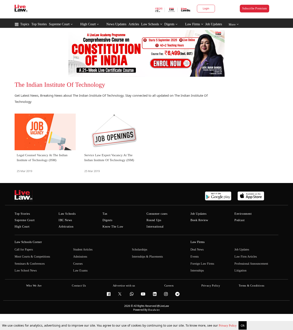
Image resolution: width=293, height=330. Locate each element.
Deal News (197, 249)
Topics (24, 24)
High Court (88, 24)
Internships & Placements (147, 256)
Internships (197, 270)
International (155, 226)
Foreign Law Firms (202, 263)
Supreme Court (59, 24)
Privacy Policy (228, 325)
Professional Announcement (251, 263)
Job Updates (213, 24)
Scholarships (139, 249)
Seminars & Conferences (30, 263)
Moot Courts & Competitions (32, 256)
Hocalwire (154, 309)
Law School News (26, 270)
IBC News (65, 220)
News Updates (116, 24)
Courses (78, 263)
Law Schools (150, 24)
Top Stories (39, 24)
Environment (243, 213)
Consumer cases (156, 213)
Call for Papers (24, 249)
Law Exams (80, 270)
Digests (169, 24)
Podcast (239, 220)
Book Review (199, 220)
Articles (133, 24)
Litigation (240, 270)
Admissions (80, 256)
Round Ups (153, 220)
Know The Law (113, 226)
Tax (105, 213)
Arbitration (66, 226)
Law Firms (192, 24)
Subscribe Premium (254, 8)
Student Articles (82, 249)
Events (194, 256)
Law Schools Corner (28, 242)
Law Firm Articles (245, 256)
